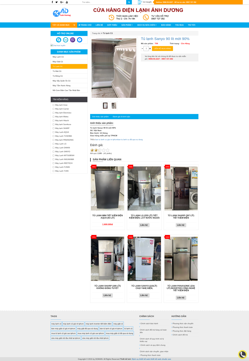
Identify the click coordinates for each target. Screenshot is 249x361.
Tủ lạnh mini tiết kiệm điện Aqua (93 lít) (107, 216)
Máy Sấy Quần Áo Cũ (61, 81)
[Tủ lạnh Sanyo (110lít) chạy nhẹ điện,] (144, 259)
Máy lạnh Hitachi (62, 120)
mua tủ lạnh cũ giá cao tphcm (63, 333)
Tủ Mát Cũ (57, 71)
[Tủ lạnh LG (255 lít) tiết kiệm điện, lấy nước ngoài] (144, 188)
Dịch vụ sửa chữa (146, 25)
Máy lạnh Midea (61, 117)
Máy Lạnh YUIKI (62, 171)
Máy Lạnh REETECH (63, 163)
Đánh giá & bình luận (121, 117)
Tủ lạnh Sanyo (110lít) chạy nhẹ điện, (144, 287)
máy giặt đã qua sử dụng (87, 328)
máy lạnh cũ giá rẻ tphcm (73, 324)
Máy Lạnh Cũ (58, 57)
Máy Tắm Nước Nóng (61, 85)
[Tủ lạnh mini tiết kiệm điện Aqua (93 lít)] (107, 188)
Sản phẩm (126, 25)
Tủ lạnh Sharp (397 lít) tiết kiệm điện (181, 216)
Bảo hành (166, 25)
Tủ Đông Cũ (58, 76)
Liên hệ (99, 25)
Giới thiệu (112, 25)
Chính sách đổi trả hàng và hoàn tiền (153, 331)
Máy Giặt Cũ (58, 62)
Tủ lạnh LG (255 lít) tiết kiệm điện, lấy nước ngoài (144, 216)
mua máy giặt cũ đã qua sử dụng (119, 333)
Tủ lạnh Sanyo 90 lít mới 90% (165, 39)
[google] (61, 2)
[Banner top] (138, 13)
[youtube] (67, 2)
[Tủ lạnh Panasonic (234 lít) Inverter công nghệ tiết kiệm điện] (181, 259)
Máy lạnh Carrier (62, 109)
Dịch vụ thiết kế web (141, 359)
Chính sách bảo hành (149, 323)
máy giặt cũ (118, 324)
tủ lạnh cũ (128, 328)
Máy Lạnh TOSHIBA (63, 136)
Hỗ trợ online (65, 33)
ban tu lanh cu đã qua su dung (130, 139)
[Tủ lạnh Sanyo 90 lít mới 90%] (114, 68)
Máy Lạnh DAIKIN (62, 148)
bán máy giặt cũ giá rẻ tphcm (63, 328)
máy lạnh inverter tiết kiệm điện (98, 324)
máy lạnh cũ (56, 324)
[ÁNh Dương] (64, 13)
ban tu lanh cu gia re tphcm (106, 139)
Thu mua (179, 25)
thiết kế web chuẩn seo (160, 359)
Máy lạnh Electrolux (63, 113)
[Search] (129, 2)
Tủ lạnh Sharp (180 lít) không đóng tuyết (107, 287)
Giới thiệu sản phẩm (100, 117)
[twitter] (56, 2)
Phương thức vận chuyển (183, 323)
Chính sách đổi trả (180, 335)
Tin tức (191, 25)
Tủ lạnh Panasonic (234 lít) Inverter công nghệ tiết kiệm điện (181, 288)
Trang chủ (86, 25)
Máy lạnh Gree (61, 105)
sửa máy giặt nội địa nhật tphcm (95, 338)
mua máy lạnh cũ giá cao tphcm (91, 333)
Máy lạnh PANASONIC (64, 140)
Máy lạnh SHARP (62, 128)
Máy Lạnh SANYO (62, 151)
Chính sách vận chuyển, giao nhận (154, 351)
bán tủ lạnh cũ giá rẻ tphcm (111, 328)
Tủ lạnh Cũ (57, 66)
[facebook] (52, 2)
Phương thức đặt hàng (182, 331)
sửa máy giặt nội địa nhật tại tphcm (65, 338)
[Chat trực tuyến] (58, 45)
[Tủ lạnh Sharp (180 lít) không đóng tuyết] (107, 259)
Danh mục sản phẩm (68, 52)
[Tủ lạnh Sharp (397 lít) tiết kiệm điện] (181, 188)
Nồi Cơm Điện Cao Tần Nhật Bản (66, 90)
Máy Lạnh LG (60, 144)
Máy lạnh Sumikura (63, 124)
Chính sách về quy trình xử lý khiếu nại (152, 340)
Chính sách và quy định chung (152, 345)
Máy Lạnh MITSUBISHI (64, 155)
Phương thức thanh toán (150, 355)
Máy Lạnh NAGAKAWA (64, 159)
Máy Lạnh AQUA (62, 132)
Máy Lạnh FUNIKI (62, 167)
